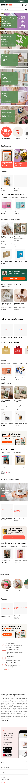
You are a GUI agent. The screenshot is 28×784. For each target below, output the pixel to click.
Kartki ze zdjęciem (14, 546)
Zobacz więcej (4, 720)
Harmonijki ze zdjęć (13, 197)
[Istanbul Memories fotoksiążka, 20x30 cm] (7, 204)
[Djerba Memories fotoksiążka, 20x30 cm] (21, 204)
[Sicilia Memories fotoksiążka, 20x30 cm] (7, 370)
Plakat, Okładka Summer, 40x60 (9, 467)
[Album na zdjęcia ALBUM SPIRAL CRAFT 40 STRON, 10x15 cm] (7, 254)
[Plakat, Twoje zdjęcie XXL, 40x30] (21, 460)
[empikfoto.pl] (6, 5)
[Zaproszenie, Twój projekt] (21, 553)
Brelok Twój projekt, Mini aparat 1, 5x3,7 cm (11, 423)
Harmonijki (9, 409)
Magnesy (23, 409)
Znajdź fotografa (14, 278)
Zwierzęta (15, 363)
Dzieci (21, 363)
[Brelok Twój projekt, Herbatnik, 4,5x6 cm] (21, 416)
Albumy (3, 246)
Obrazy (9, 452)
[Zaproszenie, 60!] (7, 553)
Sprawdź (21, 1)
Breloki (2, 409)
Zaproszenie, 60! (6, 560)
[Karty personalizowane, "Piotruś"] (21, 370)
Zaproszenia (4, 546)
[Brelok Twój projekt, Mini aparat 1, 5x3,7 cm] (7, 416)
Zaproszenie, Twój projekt (21, 560)
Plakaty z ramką (17, 452)
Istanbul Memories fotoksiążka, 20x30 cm (11, 211)
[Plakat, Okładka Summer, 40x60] (7, 460)
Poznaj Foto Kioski (14, 537)
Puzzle (14, 246)
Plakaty (3, 452)
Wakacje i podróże (5, 363)
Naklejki (16, 409)
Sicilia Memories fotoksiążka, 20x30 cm (11, 377)
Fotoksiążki (4, 197)
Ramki (9, 246)
